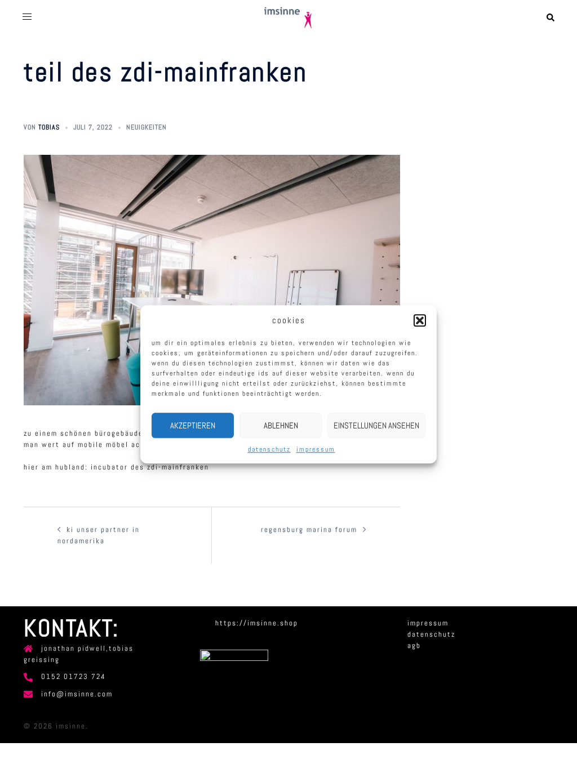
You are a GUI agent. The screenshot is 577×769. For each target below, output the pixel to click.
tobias (49, 127)
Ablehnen (281, 425)
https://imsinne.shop (256, 623)
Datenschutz (269, 449)
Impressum (315, 449)
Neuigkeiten (146, 127)
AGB (414, 645)
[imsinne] (288, 17)
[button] (419, 320)
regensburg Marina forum (309, 529)
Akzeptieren (192, 425)
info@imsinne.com (77, 694)
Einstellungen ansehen (376, 425)
